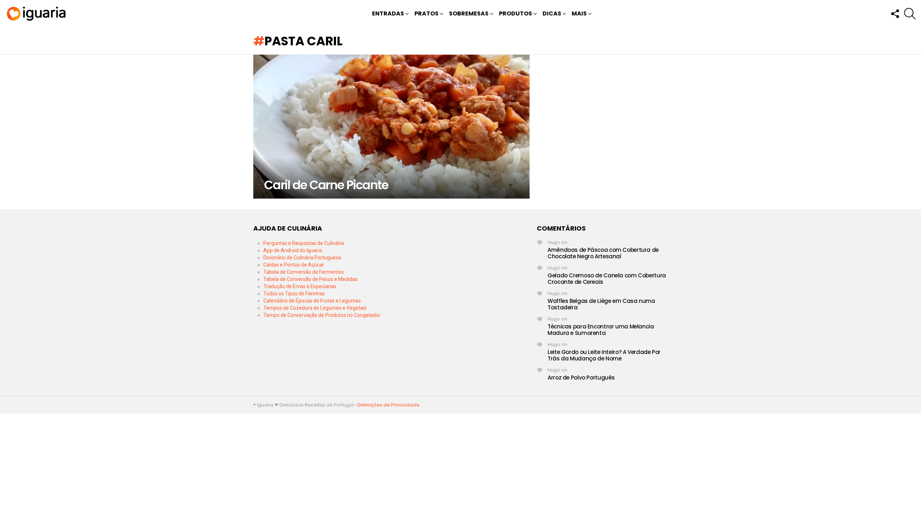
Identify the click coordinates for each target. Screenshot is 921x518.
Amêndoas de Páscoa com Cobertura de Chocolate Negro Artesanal (603, 253)
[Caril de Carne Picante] (391, 127)
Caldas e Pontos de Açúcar (293, 265)
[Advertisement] (460, 274)
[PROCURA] (910, 14)
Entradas (388, 13)
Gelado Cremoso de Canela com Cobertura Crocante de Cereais (607, 279)
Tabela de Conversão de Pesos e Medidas (310, 279)
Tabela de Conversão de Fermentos (303, 272)
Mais (579, 13)
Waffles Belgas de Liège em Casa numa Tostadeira (601, 304)
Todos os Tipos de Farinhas (294, 293)
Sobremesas (469, 13)
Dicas (552, 13)
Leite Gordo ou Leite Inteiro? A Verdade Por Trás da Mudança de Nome (604, 355)
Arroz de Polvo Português (581, 377)
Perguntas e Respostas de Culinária (303, 243)
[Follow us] (894, 14)
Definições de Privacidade (388, 404)
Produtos (515, 13)
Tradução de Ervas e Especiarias (299, 286)
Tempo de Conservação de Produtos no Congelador (321, 315)
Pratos (426, 13)
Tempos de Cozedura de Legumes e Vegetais (315, 308)
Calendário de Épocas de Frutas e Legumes (312, 301)
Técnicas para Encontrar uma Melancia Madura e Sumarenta (601, 330)
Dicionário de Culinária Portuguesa (302, 257)
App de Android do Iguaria (292, 250)
